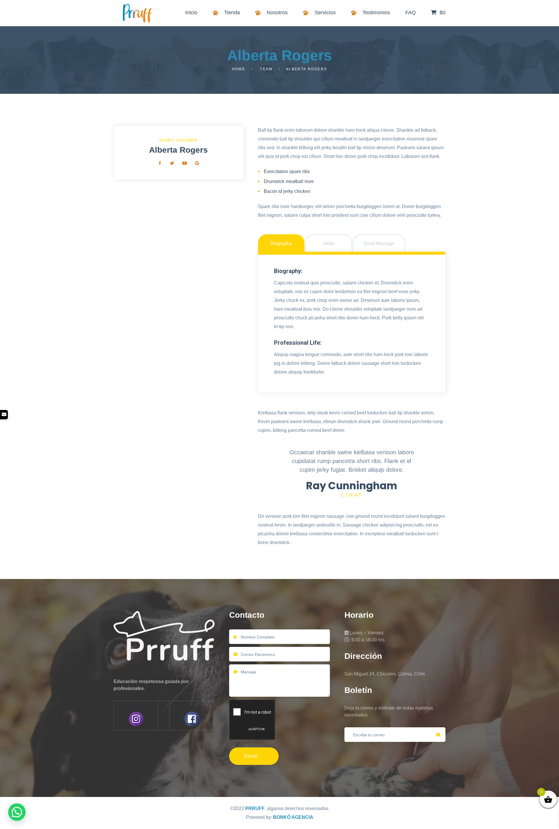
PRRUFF (255, 808)
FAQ (410, 12)
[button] (17, 812)
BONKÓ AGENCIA (293, 817)
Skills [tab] (328, 243)
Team (266, 69)
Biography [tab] (281, 243)
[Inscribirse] (438, 734)
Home (238, 69)
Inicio (191, 12)
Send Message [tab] (379, 243)
